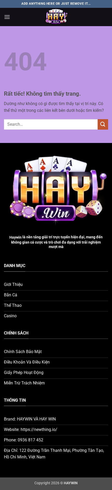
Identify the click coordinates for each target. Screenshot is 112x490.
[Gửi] (103, 124)
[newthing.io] (56, 17)
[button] (7, 16)
